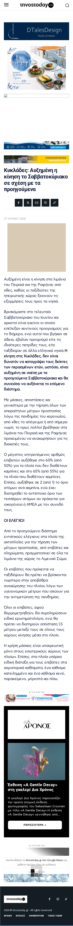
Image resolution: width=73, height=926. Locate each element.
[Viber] (45, 203)
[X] (28, 203)
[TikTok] (66, 899)
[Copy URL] (54, 203)
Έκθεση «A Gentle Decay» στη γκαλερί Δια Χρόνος (32, 787)
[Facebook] (19, 203)
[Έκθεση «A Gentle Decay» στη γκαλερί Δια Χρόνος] (36, 761)
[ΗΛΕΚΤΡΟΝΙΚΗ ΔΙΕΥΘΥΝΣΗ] (36, 203)
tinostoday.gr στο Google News (44, 860)
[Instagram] (58, 899)
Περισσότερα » (35, 825)
